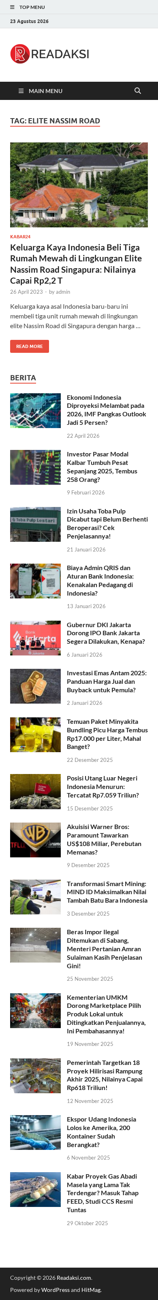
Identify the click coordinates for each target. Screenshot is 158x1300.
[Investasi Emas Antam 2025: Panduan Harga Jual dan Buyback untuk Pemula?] (35, 673)
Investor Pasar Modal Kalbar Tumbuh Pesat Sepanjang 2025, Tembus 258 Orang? (102, 466)
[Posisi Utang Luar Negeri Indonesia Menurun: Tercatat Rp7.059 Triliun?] (35, 779)
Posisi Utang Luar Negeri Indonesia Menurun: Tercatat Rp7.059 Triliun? (103, 786)
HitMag (90, 1289)
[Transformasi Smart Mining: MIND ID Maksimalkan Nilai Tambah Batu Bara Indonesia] (35, 884)
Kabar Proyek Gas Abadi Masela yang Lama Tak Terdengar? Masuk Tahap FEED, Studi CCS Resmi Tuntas (103, 1192)
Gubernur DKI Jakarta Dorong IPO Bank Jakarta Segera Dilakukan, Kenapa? (106, 633)
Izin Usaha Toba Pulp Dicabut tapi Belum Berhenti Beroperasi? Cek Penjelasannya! (107, 523)
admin (63, 291)
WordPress (55, 1289)
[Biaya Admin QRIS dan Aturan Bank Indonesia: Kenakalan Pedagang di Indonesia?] (35, 568)
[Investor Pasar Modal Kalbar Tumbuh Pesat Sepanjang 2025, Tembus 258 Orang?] (35, 454)
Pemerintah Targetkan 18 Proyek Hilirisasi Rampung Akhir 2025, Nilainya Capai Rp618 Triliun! (105, 1074)
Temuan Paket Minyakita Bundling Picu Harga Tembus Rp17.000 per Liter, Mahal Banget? (107, 733)
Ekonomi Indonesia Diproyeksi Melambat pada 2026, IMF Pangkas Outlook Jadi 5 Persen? (106, 409)
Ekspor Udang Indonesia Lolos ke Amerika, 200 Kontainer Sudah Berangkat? (101, 1131)
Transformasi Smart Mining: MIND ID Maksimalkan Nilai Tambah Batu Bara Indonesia (107, 892)
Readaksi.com (74, 1277)
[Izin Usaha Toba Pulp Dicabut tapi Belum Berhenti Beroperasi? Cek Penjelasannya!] (35, 511)
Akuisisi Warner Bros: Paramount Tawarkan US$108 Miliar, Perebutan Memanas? (104, 839)
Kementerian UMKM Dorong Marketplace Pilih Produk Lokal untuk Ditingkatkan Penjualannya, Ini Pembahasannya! (106, 1014)
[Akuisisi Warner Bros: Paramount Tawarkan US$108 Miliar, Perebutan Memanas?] (35, 827)
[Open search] (138, 91)
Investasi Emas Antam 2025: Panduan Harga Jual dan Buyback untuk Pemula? (107, 681)
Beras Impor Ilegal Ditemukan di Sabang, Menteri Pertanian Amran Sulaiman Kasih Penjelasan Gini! (104, 948)
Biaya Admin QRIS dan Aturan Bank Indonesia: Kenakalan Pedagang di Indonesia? (100, 580)
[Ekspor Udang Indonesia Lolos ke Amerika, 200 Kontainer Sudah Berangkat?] (35, 1120)
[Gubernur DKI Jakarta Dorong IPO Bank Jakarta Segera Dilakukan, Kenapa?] (35, 625)
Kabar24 (20, 237)
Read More (26, 344)
